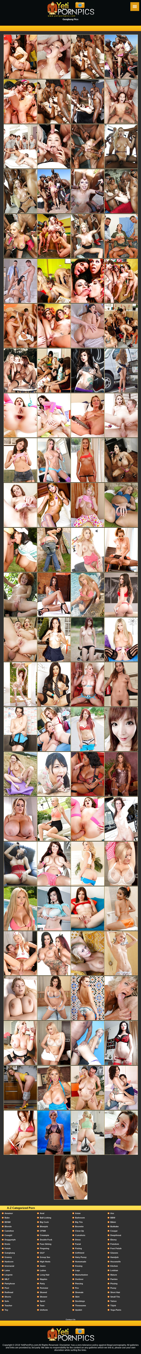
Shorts (8, 1297)
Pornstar (44, 1288)
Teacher (8, 1305)
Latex (7, 1270)
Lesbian (114, 1270)
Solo (7, 1301)
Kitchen (114, 1266)
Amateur (9, 1213)
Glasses (114, 1253)
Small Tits (115, 1297)
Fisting (78, 1248)
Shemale (79, 1292)
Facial (78, 1244)
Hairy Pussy (80, 1257)
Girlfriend (79, 1253)
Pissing (114, 1283)
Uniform (44, 1310)
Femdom (114, 1244)
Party (42, 1283)
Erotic (7, 1244)
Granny (8, 1257)
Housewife (115, 1262)
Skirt (77, 1297)
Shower (43, 1297)
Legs (77, 1270)
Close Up (79, 1231)
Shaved (43, 1292)
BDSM (7, 1222)
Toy (6, 1310)
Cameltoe (9, 1231)
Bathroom (80, 1218)
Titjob (113, 1305)
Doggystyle (10, 1240)
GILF (42, 1253)
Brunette (79, 1226)
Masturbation (81, 1275)
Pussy (113, 1288)
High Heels (45, 1262)
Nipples (43, 1279)
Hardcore (9, 1262)
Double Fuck (46, 1240)
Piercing (79, 1283)
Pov (77, 1288)
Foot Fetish (116, 1248)
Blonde (8, 1226)
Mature (113, 1275)
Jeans (43, 1266)
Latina (43, 1270)
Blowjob (44, 1226)
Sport (42, 1301)
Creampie (44, 1235)
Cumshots (80, 1235)
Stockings (80, 1301)
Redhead (9, 1292)
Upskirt (78, 1310)
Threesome (80, 1305)
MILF (7, 1279)
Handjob (114, 1257)
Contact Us (70, 1320)
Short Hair (115, 1292)
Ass (112, 1213)
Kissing (78, 1266)
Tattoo (113, 1301)
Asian (78, 1213)
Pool (7, 1288)
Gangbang (10, 1253)
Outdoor (79, 1279)
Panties (114, 1279)
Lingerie (8, 1275)
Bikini (113, 1222)
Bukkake (114, 1226)
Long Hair (44, 1275)
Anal (42, 1213)
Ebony (113, 1240)
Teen (42, 1305)
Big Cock (44, 1222)
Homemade (80, 1262)
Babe (7, 1218)
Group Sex (45, 1257)
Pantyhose (10, 1283)
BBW (112, 1218)
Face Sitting (45, 1244)
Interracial (9, 1266)
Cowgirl (8, 1235)
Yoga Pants (115, 1310)
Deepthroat (115, 1235)
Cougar (114, 1231)
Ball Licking (45, 1218)
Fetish (8, 1248)
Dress (78, 1240)
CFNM (43, 1231)
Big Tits (79, 1222)
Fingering (44, 1248)
